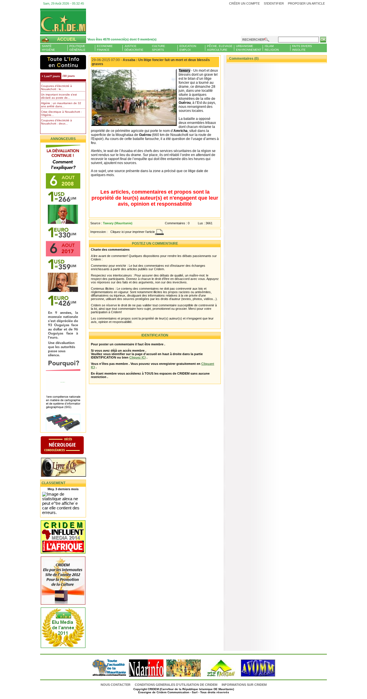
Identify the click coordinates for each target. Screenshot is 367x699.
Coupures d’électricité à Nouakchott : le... (56, 87)
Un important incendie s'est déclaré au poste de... (59, 96)
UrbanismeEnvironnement (248, 47)
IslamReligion (272, 47)
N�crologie (68, 445)
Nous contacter (116, 684)
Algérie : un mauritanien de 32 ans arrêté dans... (61, 105)
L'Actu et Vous (63, 62)
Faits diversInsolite (302, 47)
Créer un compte (244, 3)
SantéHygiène (48, 47)
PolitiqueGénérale (77, 47)
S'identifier (274, 3)
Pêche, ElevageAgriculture (220, 47)
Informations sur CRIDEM (244, 684)
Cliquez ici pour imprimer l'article (132, 231)
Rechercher (253, 39)
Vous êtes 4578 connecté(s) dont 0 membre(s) (122, 39)
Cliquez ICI (137, 357)
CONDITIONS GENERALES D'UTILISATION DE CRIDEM (176, 684)
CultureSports (158, 47)
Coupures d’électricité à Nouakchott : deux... (56, 122)
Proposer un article (306, 3)
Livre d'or (68, 467)
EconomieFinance (105, 47)
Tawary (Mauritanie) (117, 223)
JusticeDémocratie (133, 47)
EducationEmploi (187, 47)
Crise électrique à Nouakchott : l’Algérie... (61, 113)
